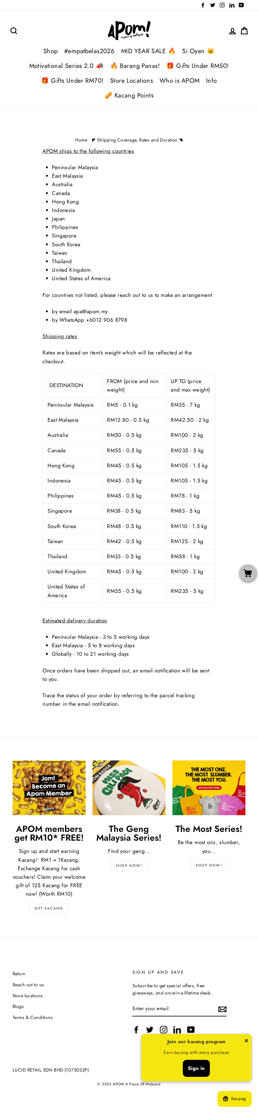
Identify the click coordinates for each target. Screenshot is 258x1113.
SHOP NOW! (129, 865)
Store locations (27, 996)
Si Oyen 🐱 (198, 51)
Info (211, 80)
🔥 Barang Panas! (135, 65)
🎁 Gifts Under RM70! (72, 80)
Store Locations (131, 80)
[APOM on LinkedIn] (177, 1030)
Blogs (18, 1006)
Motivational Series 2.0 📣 (66, 65)
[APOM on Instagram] (163, 1030)
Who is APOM (180, 80)
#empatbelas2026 (89, 51)
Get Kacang (49, 908)
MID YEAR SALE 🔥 (148, 51)
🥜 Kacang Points (129, 95)
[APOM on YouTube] (191, 1030)
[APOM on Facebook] (136, 1030)
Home (81, 140)
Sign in (196, 1068)
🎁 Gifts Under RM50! (197, 65)
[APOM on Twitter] (150, 1030)
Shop (50, 51)
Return (19, 974)
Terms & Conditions (33, 1017)
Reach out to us (28, 985)
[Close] (246, 1042)
